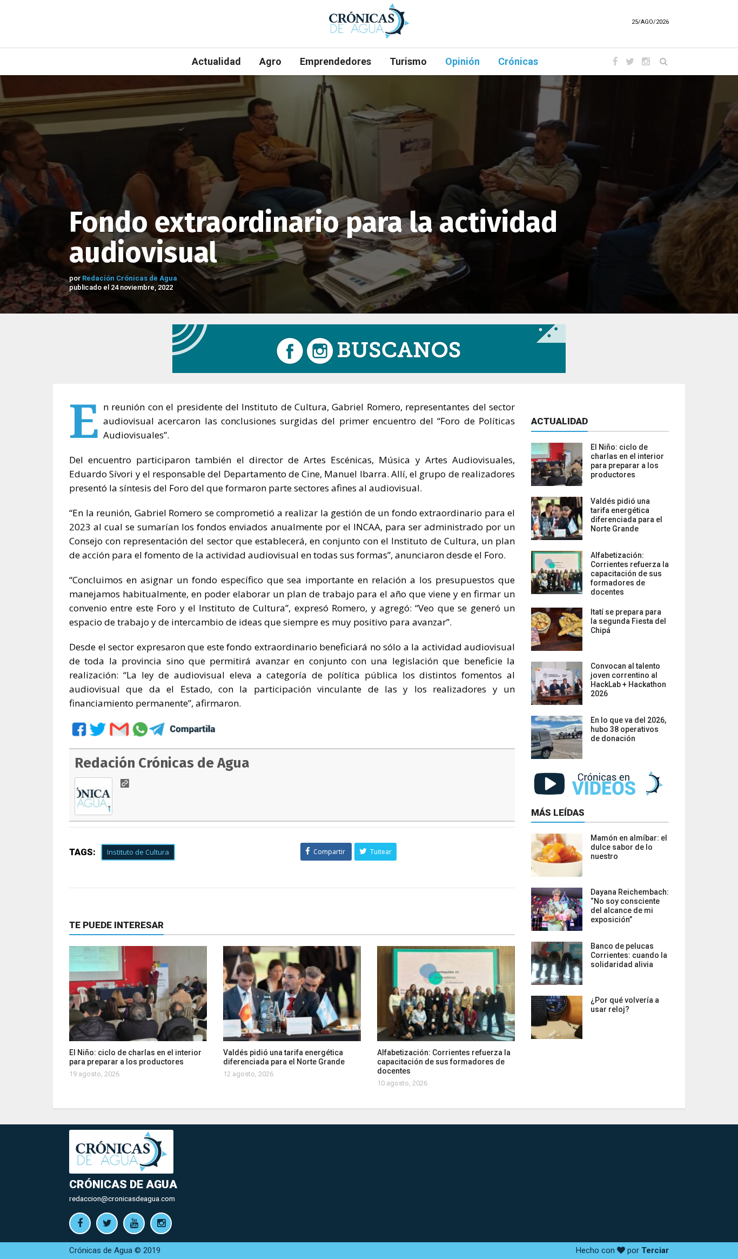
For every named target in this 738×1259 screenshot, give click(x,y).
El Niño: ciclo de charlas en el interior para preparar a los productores (135, 1057)
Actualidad (216, 61)
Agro (270, 61)
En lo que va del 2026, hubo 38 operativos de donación (628, 729)
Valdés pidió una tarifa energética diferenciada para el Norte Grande (284, 1057)
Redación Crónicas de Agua (129, 278)
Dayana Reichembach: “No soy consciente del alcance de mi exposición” (630, 906)
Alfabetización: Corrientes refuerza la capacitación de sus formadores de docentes (444, 1061)
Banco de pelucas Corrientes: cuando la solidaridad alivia (629, 955)
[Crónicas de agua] (369, 20)
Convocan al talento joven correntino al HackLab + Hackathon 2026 (628, 680)
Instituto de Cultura (138, 852)
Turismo (408, 61)
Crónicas (518, 61)
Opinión (462, 61)
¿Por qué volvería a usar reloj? (625, 1005)
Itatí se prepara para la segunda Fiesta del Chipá (628, 621)
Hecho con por (622, 1250)
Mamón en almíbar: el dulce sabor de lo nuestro (629, 847)
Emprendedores (335, 61)
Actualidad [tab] (559, 421)
